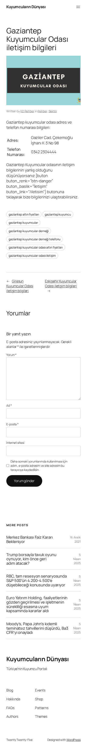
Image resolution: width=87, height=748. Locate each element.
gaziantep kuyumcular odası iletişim (32, 256)
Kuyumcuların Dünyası (26, 6)
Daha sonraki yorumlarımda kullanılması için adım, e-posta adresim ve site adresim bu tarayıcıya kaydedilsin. (39, 465)
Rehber (42, 111)
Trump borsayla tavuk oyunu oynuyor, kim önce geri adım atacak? (31, 559)
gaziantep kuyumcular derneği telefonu (34, 239)
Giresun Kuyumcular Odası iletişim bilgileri (19, 286)
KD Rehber (27, 111)
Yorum (11, 355)
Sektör (53, 111)
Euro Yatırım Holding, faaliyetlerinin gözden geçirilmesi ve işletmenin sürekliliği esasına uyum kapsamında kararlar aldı (36, 604)
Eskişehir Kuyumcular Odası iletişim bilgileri (61, 283)
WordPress (74, 740)
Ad (9, 405)
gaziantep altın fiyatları (24, 214)
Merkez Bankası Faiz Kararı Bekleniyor (29, 539)
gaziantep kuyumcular (23, 223)
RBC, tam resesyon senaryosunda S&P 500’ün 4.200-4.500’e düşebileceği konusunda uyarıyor (36, 580)
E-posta (12, 424)
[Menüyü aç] (78, 6)
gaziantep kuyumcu (58, 214)
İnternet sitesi (15, 443)
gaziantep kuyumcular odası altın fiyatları (36, 247)
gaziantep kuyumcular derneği (29, 231)
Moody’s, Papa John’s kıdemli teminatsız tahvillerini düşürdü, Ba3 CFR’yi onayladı (37, 628)
